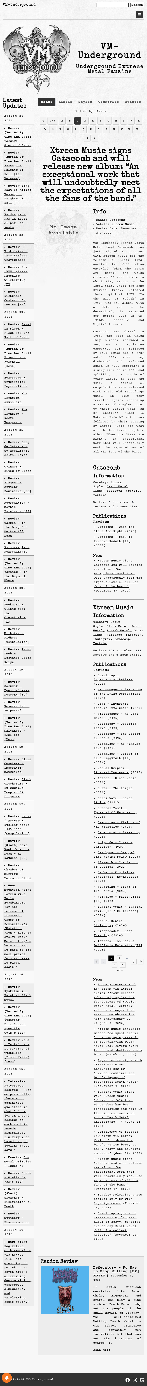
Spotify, (133, 490)
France (116, 482)
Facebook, (115, 490)
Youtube (100, 495)
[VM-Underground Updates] (7, 1378)
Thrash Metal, (119, 630)
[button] (139, 14)
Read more (102, 1350)
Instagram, (103, 639)
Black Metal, (118, 626)
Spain (115, 622)
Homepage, (115, 635)
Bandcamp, (123, 639)
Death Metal (117, 486)
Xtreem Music (123, 224)
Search (137, 5)
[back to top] (138, 1365)
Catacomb (117, 220)
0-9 (53, 120)
